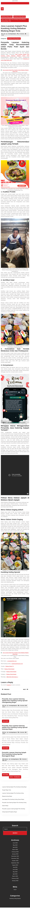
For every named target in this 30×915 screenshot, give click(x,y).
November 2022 (15, 858)
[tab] (2, 8)
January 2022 (15, 880)
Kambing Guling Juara (7, 16)
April (5, 705)
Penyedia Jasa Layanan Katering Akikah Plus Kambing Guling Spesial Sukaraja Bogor (14, 727)
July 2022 (15, 867)
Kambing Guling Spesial (19, 16)
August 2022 (15, 865)
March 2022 (15, 876)
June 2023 (15, 842)
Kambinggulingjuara (12, 33)
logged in (9, 684)
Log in (15, 889)
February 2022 (15, 878)
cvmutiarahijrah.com (12, 661)
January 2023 (15, 854)
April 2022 (15, 874)
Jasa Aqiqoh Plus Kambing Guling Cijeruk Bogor (13, 799)
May (5, 732)
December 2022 (15, 856)
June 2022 (15, 869)
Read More (6, 722)
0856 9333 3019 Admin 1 (12, 676)
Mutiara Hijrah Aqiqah (9, 668)
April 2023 (15, 847)
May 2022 (15, 871)
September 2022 (15, 862)
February (6, 759)
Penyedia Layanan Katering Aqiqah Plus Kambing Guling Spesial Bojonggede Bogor (14, 754)
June (4, 33)
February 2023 (15, 851)
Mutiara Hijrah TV (10, 666)
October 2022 (15, 860)
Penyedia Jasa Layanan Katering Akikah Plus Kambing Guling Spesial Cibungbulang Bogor (14, 700)
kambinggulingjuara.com (17, 663)
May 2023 (15, 845)
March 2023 (15, 849)
